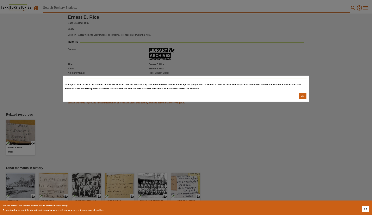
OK (303, 96)
